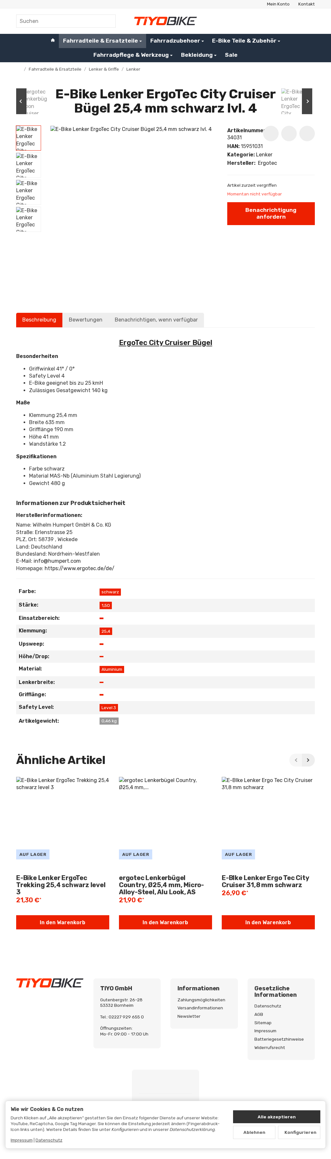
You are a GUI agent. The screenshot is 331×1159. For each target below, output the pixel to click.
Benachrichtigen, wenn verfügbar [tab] (156, 320)
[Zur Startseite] (165, 21)
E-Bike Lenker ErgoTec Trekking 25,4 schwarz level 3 (61, 885)
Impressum (22, 1140)
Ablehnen (254, 1132)
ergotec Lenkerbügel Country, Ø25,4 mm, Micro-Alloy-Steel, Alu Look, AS (161, 885)
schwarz (110, 591)
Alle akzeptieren (277, 1116)
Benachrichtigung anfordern (270, 213)
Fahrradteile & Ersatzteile (100, 40)
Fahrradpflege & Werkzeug (131, 55)
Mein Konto (278, 3)
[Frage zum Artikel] (307, 133)
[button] (28, 138)
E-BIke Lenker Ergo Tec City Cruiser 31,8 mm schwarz (265, 881)
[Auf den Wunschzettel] (271, 133)
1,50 (105, 605)
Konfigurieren (300, 1132)
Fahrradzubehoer (175, 40)
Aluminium (111, 669)
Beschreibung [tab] (39, 320)
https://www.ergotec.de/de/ (79, 568)
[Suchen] (107, 21)
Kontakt (306, 3)
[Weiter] (308, 760)
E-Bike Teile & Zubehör (244, 40)
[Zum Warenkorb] (309, 21)
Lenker (264, 155)
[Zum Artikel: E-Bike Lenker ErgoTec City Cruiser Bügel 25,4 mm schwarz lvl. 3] (295, 101)
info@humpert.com (57, 561)
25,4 (105, 631)
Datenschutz (49, 1140)
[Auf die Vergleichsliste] (289, 133)
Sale (231, 55)
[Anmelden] (293, 21)
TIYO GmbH (116, 989)
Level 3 (108, 707)
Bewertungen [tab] (85, 320)
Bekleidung (197, 55)
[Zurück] (295, 760)
